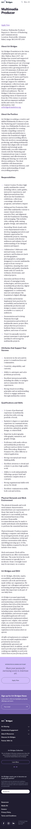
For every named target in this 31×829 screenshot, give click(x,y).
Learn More (21, 762)
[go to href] (3, 823)
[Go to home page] (6, 2)
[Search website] (22, 2)
